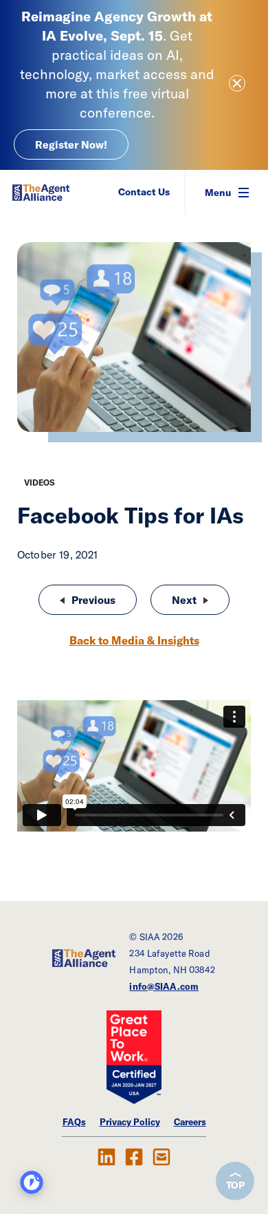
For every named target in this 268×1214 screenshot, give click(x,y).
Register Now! (71, 144)
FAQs (74, 1121)
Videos (39, 482)
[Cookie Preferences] (31, 1182)
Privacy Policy (130, 1121)
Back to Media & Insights (134, 640)
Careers (190, 1121)
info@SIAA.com (164, 986)
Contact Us (144, 192)
